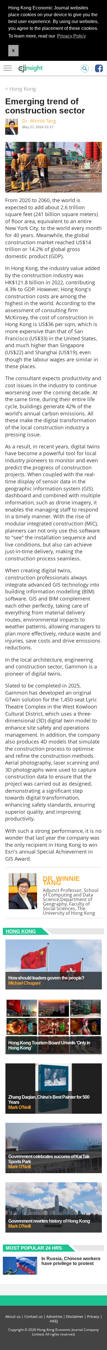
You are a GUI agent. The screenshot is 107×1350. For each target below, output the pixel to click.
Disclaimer (74, 1316)
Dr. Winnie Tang (39, 121)
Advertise (54, 1316)
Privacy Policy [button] (71, 36)
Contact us (33, 1316)
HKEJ (54, 1321)
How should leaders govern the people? (46, 978)
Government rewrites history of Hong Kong (49, 1221)
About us (13, 1316)
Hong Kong (21, 931)
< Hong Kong (20, 88)
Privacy (93, 1316)
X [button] (13, 50)
